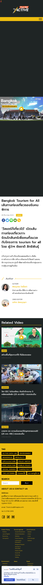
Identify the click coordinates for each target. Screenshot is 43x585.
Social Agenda (9, 469)
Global (29, 531)
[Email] (15, 221)
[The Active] (21, 10)
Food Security (19, 538)
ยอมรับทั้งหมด (9, 580)
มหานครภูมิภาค (33, 473)
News (15, 561)
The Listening (8, 473)
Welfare (17, 536)
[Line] (11, 221)
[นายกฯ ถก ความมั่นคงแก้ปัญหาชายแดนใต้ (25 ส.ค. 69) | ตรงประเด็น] (22, 415)
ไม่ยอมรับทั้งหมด (21, 580)
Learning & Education (18, 541)
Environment (25, 453)
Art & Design (31, 538)
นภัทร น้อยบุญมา (19, 302)
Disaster (4, 565)
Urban (19, 215)
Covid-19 (17, 553)
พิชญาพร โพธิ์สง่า (19, 286)
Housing (17, 555)
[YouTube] (13, 516)
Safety (17, 557)
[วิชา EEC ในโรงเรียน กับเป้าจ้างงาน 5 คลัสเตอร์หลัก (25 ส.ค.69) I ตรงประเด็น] (22, 375)
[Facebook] (4, 516)
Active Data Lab (9, 453)
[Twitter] (7, 221)
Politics (5, 427)
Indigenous (7, 457)
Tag (3, 449)
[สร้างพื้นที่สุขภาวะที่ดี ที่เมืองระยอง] (22, 338)
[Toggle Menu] (40, 19)
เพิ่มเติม (6, 576)
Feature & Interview (30, 564)
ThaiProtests (24, 469)
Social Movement (20, 531)
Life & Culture (9, 461)
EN (34, 569)
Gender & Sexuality (17, 547)
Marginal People (19, 544)
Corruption (5, 538)
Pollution (5, 563)
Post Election (9, 465)
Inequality (20, 457)
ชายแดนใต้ (21, 473)
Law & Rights (6, 534)
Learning (5, 387)
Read (28, 561)
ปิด (33, 580)
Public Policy (24, 465)
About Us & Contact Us (15, 489)
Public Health (18, 550)
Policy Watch (24, 461)
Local (29, 536)
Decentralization (19, 534)
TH (37, 569)
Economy (5, 536)
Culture (30, 540)
